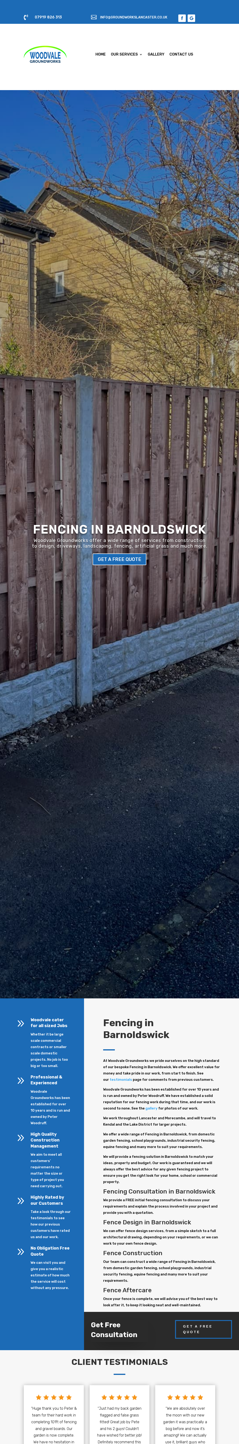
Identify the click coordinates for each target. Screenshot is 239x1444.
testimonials (121, 1080)
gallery (151, 1108)
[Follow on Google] (191, 18)
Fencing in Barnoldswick (119, 529)
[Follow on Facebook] (182, 18)
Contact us (181, 54)
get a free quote (119, 559)
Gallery (156, 54)
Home (100, 54)
